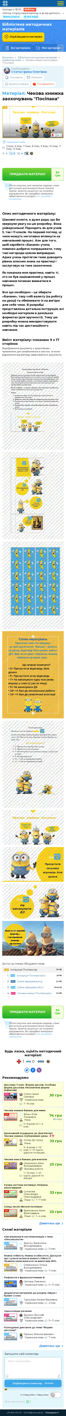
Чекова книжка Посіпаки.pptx (34, 993)
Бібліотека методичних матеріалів (37, 57)
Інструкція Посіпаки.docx (31, 975)
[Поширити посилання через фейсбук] (33, 1070)
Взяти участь (11, 16)
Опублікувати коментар (33, 1383)
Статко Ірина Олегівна (29, 72)
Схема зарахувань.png (29, 981)
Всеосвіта (8, 57)
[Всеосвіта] (5, 3)
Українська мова (11, 60)
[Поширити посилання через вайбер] (39, 1070)
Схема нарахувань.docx (30, 987)
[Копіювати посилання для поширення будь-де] (27, 1070)
